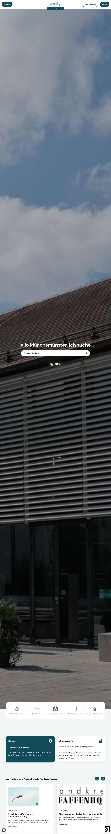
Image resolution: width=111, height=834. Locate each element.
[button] (104, 4)
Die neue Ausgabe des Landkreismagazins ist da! (80, 814)
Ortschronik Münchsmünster (30, 755)
